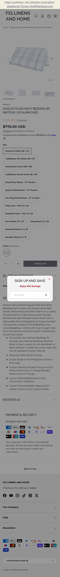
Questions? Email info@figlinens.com (30, 6)
